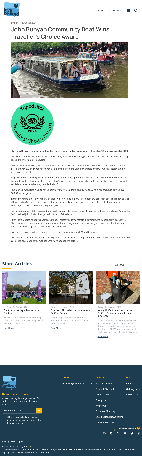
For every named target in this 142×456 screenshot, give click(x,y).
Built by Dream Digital (12, 441)
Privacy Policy (23, 446)
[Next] (137, 266)
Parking (130, 383)
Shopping (101, 400)
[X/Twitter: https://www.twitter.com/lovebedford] (118, 433)
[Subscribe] (39, 410)
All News (119, 264)
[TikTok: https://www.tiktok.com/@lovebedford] (132, 433)
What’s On (98, 10)
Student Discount (105, 389)
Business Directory (105, 411)
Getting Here (133, 389)
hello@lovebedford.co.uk (79, 383)
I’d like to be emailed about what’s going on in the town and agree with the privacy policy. (24, 420)
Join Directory (113, 10)
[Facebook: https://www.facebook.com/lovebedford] (111, 433)
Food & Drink (103, 394)
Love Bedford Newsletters (109, 416)
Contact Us (132, 394)
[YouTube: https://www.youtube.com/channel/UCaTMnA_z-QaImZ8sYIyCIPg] (125, 433)
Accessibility (8, 446)
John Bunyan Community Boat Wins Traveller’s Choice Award (60, 33)
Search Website (104, 383)
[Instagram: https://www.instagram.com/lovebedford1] (104, 433)
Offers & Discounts (106, 422)
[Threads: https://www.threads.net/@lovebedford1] (139, 433)
